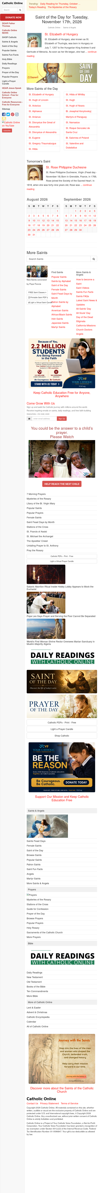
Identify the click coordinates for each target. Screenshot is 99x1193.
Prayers (32, 889)
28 (52, 229)
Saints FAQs (82, 296)
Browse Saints (34, 855)
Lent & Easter (34, 1007)
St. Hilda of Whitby (75, 94)
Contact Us (32, 1103)
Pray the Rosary (35, 550)
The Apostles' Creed (37, 540)
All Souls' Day (83, 312)
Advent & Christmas (37, 1012)
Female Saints (58, 289)
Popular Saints (59, 276)
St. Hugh (70, 99)
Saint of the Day (59, 285)
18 (38, 225)
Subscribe (7, 130)
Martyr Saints (58, 327)
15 (57, 220)
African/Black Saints (61, 314)
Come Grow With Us (41, 403)
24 (34, 229)
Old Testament (34, 981)
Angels (79, 333)
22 (57, 225)
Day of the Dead (84, 317)
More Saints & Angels (38, 883)
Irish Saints (57, 318)
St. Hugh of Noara (75, 105)
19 (43, 225)
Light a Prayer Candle (62, 729)
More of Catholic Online (40, 1002)
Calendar (31, 1021)
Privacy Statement (49, 1103)
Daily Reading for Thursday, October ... (60, 3)
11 (38, 220)
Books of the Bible (36, 986)
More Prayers (34, 937)
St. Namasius (73, 122)
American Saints (59, 310)
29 (57, 229)
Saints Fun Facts (84, 291)
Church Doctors (84, 329)
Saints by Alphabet (61, 281)
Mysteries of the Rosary (39, 498)
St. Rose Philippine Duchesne (66, 167)
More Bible (32, 996)
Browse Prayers (35, 918)
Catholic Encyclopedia (38, 1017)
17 (34, 225)
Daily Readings (34, 972)
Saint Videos (82, 287)
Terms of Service (69, 1103)
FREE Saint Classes (36, 292)
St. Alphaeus (35, 111)
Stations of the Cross (37, 526)
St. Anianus (35, 116)
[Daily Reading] (62, 658)
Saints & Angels (69, 27)
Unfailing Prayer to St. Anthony (42, 545)
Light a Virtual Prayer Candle (62, 561)
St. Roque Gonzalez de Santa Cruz (78, 130)
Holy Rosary (33, 927)
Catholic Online (54, 27)
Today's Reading (37, 7)
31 (34, 234)
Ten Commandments (37, 991)
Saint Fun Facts (35, 869)
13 (48, 220)
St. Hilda (33, 148)
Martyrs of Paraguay (76, 116)
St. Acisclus (35, 105)
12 (43, 220)
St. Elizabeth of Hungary (61, 34)
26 (43, 229)
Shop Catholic (62, 735)
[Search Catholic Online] (20, 10)
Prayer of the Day (36, 913)
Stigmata (80, 321)
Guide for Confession (37, 908)
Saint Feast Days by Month (41, 522)
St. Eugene (34, 137)
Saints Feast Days (36, 841)
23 (29, 229)
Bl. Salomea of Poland (77, 137)
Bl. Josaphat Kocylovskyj (78, 111)
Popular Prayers (35, 512)
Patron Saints (33, 864)
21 (52, 225)
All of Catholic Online (37, 1026)
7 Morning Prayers (36, 494)
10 (34, 220)
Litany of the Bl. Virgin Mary (41, 503)
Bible (30, 943)
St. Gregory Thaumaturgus (42, 143)
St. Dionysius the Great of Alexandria (42, 124)
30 (29, 234)
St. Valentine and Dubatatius (74, 145)
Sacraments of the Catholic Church (45, 932)
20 (48, 225)
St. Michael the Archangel (40, 536)
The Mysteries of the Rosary (62, 7)
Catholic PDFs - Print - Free (62, 556)
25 (38, 229)
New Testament (35, 977)
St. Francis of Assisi (37, 531)
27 (48, 229)
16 (29, 225)
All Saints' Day (83, 308)
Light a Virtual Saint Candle (39, 302)
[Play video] (62, 459)
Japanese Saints (60, 322)
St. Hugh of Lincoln (38, 99)
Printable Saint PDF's (39, 297)
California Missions (86, 325)
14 (52, 220)
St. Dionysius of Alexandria (42, 132)
